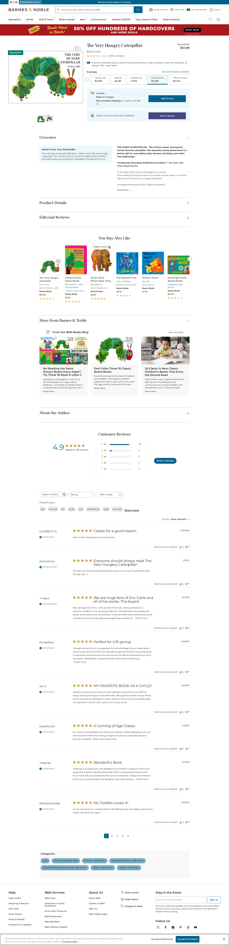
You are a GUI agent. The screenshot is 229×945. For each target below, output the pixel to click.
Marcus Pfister (123, 281)
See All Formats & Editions (176, 72)
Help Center (15, 898)
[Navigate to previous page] (101, 836)
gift (43, 509)
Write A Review (165, 460)
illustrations (93, 509)
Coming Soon (98, 19)
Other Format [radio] (180, 79)
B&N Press (50, 898)
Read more (141, 618)
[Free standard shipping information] (97, 104)
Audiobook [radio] (136, 79)
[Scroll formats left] (87, 80)
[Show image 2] (49, 118)
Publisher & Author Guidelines (54, 904)
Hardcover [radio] (100, 79)
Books (29, 19)
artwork (53, 509)
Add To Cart (167, 98)
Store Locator (132, 892)
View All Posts (176, 332)
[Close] (224, 939)
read (106, 509)
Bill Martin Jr (71, 284)
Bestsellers (15, 19)
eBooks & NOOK (121, 19)
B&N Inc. (93, 909)
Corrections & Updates (20, 924)
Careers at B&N (97, 903)
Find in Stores (167, 116)
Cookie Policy (70, 941)
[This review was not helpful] (186, 546)
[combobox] (81, 494)
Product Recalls (17, 919)
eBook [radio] (118, 79)
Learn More (111, 65)
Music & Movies (171, 19)
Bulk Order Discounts (56, 911)
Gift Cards (14, 909)
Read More (122, 190)
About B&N (95, 898)
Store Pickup (15, 914)
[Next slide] (189, 258)
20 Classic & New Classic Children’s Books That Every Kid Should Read (164, 371)
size (81, 509)
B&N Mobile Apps (98, 914)
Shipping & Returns (19, 903)
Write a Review (116, 56)
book (71, 509)
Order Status (131, 899)
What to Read (66, 19)
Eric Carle (95, 51)
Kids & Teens (46, 19)
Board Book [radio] (157, 79)
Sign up (214, 899)
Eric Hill (145, 281)
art (63, 509)
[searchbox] (50, 494)
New (82, 19)
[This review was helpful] (181, 547)
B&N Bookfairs (52, 922)
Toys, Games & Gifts (146, 19)
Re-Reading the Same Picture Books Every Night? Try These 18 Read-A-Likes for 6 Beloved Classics (63, 373)
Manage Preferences (162, 939)
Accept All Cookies (187, 939)
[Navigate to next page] (128, 836)
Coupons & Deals (134, 906)
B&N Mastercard (53, 916)
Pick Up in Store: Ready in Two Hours (114, 2)
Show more (131, 510)
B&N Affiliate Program (56, 927)
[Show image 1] (41, 118)
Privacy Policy (170, 911)
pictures (117, 509)
